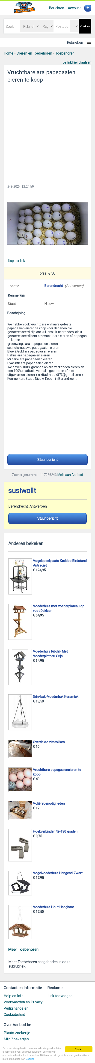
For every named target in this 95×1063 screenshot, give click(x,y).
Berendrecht (54, 286)
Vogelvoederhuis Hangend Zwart (58, 873)
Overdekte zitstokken (49, 742)
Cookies (30, 1058)
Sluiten (78, 1049)
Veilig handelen (16, 1008)
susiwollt (22, 490)
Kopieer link (16, 261)
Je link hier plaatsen (76, 62)
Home (8, 53)
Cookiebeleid (14, 1014)
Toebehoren (64, 53)
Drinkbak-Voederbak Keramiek (55, 697)
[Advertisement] (47, 132)
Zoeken (85, 26)
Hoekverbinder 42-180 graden (55, 831)
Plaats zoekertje (17, 1033)
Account (74, 8)
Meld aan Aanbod (70, 475)
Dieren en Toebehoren (34, 53)
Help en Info (14, 996)
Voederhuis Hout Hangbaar (53, 907)
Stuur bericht (47, 459)
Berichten (56, 8)
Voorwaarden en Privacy (23, 1002)
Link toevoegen (60, 996)
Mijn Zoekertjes (16, 1039)
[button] (47, 223)
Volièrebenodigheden (49, 803)
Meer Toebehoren (23, 949)
